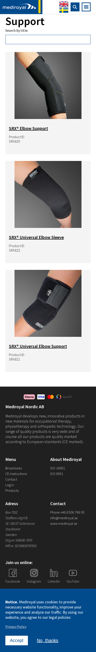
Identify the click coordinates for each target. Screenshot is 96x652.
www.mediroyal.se (63, 523)
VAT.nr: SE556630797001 (21, 546)
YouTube (73, 581)
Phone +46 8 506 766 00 (67, 512)
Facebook (12, 581)
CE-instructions (16, 473)
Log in (9, 485)
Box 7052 (11, 512)
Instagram (34, 581)
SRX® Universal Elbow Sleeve (36, 237)
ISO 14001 (57, 468)
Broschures (13, 468)
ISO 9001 (56, 473)
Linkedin (54, 581)
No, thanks (47, 640)
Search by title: (16, 30)
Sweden (11, 534)
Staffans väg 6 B (16, 518)
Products (12, 490)
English (63, 4)
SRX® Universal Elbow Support (38, 346)
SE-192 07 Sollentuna (20, 523)
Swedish (63, 10)
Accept (16, 640)
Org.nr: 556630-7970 (18, 540)
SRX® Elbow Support (28, 128)
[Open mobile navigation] (86, 6)
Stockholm (13, 529)
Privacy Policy (15, 626)
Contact (11, 479)
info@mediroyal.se (64, 518)
